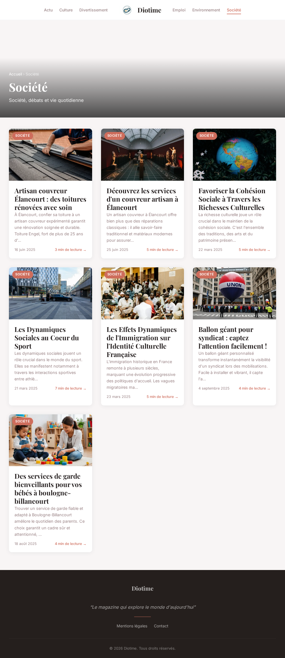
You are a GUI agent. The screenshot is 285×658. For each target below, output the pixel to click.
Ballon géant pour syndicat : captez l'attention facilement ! (232, 337)
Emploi (179, 10)
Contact (161, 625)
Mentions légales (132, 625)
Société (234, 10)
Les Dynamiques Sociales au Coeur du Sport (46, 337)
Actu (48, 10)
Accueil (15, 74)
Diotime (149, 10)
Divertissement (93, 10)
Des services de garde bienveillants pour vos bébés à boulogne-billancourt (48, 488)
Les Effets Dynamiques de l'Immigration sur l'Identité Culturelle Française (142, 342)
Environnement (206, 10)
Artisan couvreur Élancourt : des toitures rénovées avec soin (50, 199)
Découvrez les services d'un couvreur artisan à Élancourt (142, 199)
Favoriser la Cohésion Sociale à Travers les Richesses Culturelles (232, 199)
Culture (66, 10)
